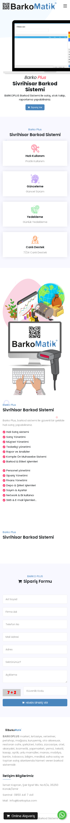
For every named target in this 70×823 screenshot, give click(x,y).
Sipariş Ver (36, 107)
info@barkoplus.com (23, 800)
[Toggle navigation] (65, 7)
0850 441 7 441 (23, 795)
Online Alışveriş (22, 816)
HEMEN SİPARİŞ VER (36, 702)
